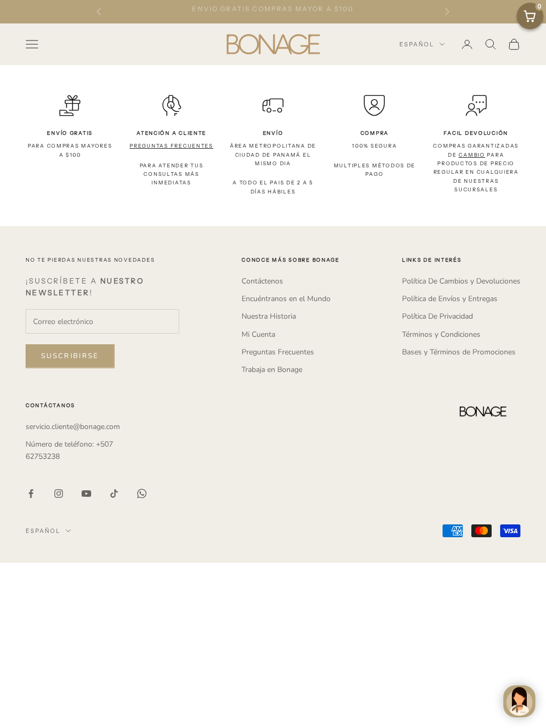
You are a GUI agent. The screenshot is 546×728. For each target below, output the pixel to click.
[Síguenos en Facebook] (31, 493)
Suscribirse (70, 356)
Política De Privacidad (437, 316)
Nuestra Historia (269, 316)
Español (416, 44)
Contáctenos (262, 281)
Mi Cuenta (258, 334)
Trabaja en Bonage (272, 370)
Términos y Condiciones (441, 334)
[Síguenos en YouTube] (86, 493)
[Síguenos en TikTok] (114, 493)
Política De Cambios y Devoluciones (461, 281)
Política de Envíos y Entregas (449, 299)
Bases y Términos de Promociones (459, 352)
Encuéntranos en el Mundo (286, 299)
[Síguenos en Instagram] (58, 493)
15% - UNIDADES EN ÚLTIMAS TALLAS (272, 12)
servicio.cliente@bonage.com (73, 427)
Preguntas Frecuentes (278, 352)
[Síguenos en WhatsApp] (141, 493)
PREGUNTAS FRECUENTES (171, 146)
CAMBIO (472, 155)
